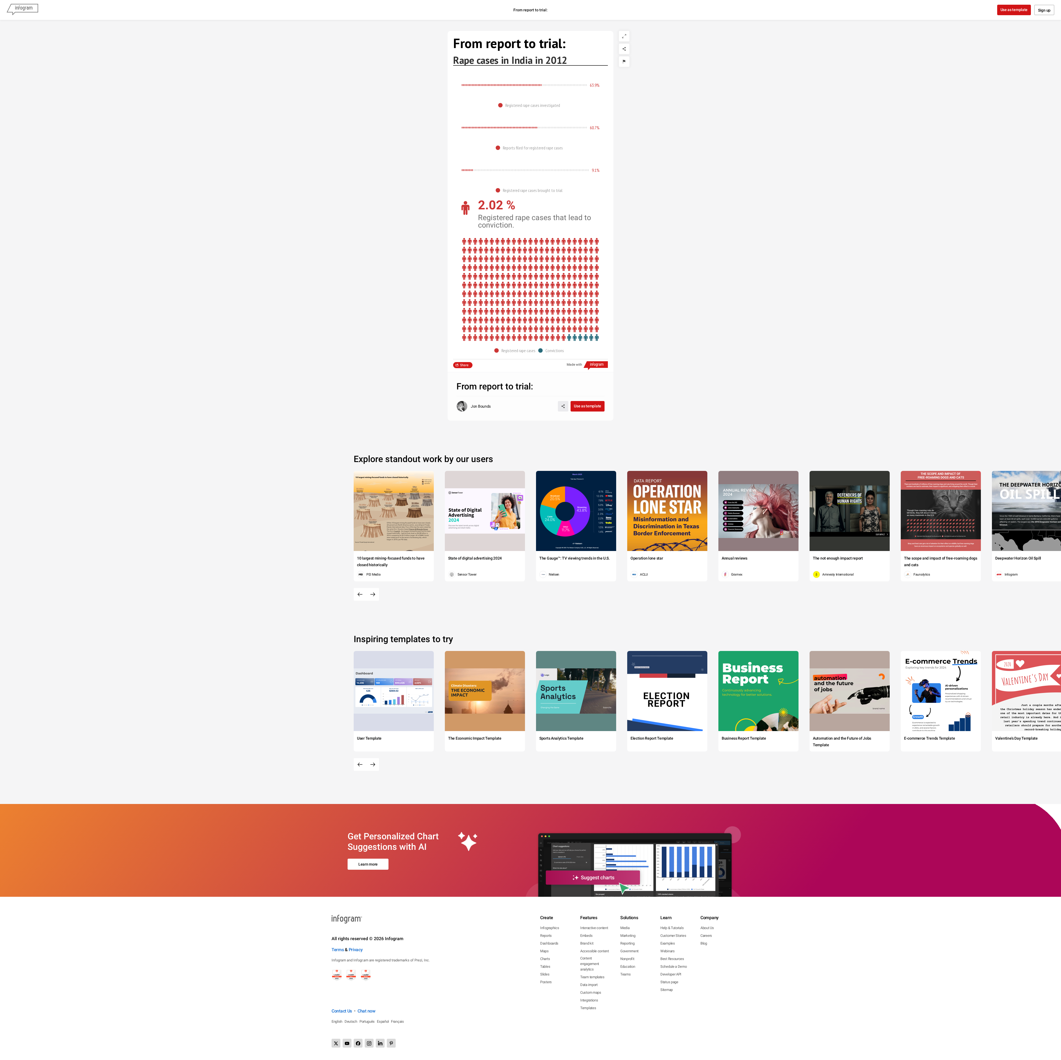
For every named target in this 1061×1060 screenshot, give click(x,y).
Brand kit (586, 943)
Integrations (589, 1000)
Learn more (368, 864)
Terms (338, 949)
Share (464, 365)
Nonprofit (627, 959)
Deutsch (351, 1021)
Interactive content (594, 928)
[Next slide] (372, 594)
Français (397, 1021)
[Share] (624, 49)
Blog (703, 943)
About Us (707, 928)
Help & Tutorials (672, 928)
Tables (545, 966)
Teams (625, 974)
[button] (530, 105)
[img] (501, 85)
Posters (546, 982)
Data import (589, 985)
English (337, 1021)
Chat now (366, 1011)
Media (625, 928)
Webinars (667, 951)
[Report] (624, 61)
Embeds (586, 936)
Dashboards (549, 943)
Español (383, 1021)
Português (367, 1021)
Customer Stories (673, 936)
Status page (669, 982)
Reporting (627, 943)
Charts (545, 959)
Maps (544, 951)
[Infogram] (22, 10)
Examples (667, 943)
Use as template (1014, 9)
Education (627, 966)
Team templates (592, 977)
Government (629, 951)
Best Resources (672, 959)
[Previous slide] (360, 594)
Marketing (627, 936)
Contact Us (342, 1011)
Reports (546, 936)
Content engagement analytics (589, 963)
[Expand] (624, 36)
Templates (588, 1008)
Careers (706, 936)
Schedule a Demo (673, 966)
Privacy (356, 949)
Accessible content (594, 951)
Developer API (670, 974)
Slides (544, 974)
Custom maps (590, 992)
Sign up (1044, 10)
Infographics (549, 928)
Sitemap (666, 990)
